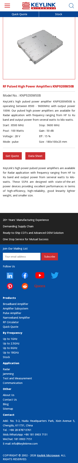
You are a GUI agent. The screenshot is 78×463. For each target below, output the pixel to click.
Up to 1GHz (10, 339)
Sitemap (8, 408)
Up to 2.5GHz (11, 343)
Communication (13, 383)
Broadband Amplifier (15, 304)
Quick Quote (19, 14)
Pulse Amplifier (12, 313)
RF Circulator (11, 322)
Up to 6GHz (10, 348)
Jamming (8, 374)
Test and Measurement (17, 378)
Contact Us (10, 399)
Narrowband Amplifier (16, 317)
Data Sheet (35, 156)
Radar (6, 369)
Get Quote (12, 156)
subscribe (49, 256)
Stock (58, 14)
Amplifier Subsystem (15, 308)
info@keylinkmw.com (25, 443)
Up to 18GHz (11, 352)
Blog (6, 404)
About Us (8, 395)
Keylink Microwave (48, 455)
